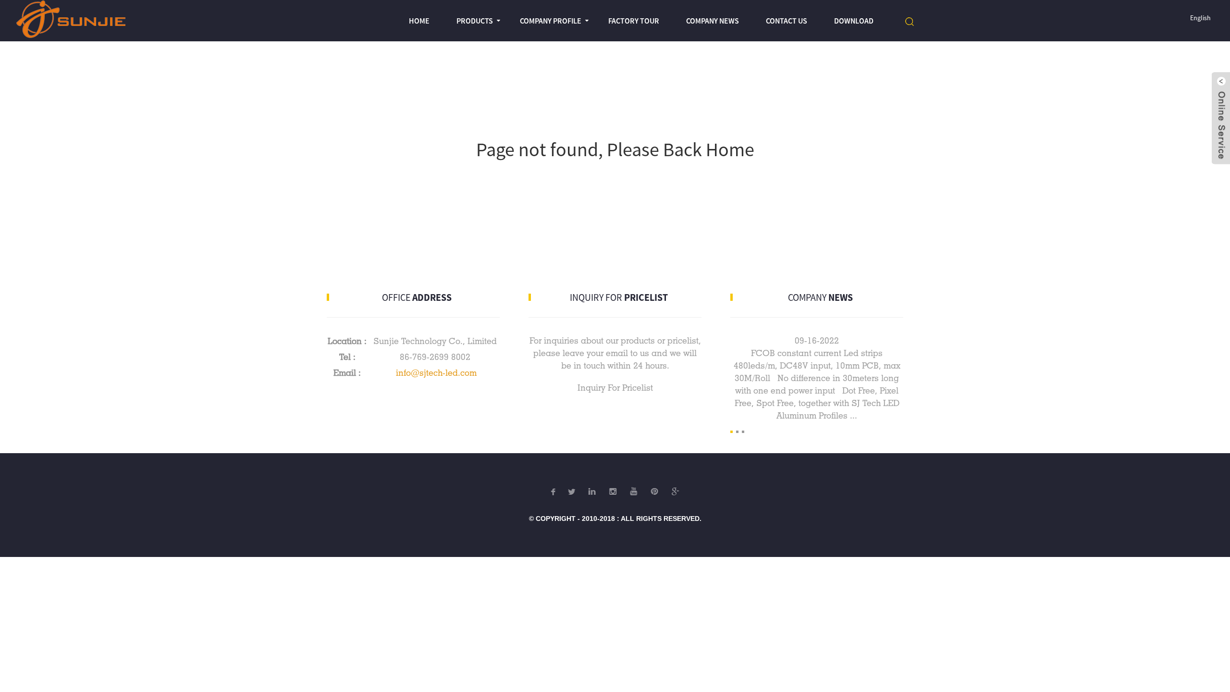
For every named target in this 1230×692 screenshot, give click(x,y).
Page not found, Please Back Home (615, 149)
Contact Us (786, 20)
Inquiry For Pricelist (615, 388)
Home (419, 20)
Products (474, 20)
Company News (712, 20)
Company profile (550, 20)
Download (853, 20)
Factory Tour (633, 20)
